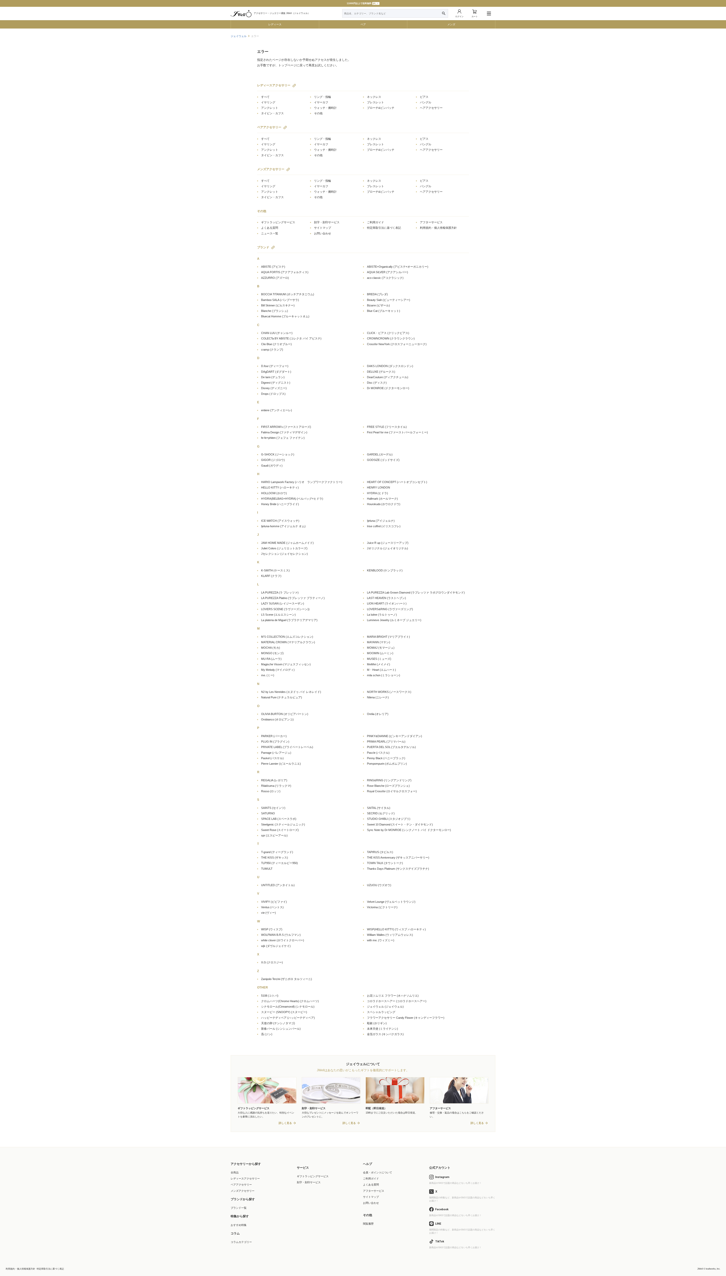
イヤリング (268, 102)
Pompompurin (387, 763)
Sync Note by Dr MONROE (409, 830)
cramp (272, 349)
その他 (318, 113)
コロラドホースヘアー (396, 1001)
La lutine (382, 614)
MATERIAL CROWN (288, 642)
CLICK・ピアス (388, 333)
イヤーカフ (321, 102)
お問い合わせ (322, 233)
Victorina (382, 907)
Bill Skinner (278, 305)
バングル (425, 102)
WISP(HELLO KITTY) (396, 929)
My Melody (278, 669)
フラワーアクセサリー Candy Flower (405, 1017)
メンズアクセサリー (270, 169)
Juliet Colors (284, 548)
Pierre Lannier (281, 763)
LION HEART (386, 603)
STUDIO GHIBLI (388, 818)
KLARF (271, 575)
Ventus (272, 907)
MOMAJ (380, 647)
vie (268, 912)
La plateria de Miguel (289, 620)
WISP (271, 929)
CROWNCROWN (391, 338)
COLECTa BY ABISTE (291, 338)
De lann (273, 377)
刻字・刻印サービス (327, 222)
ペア (363, 24)
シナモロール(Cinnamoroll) (287, 1006)
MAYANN (378, 642)
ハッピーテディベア (288, 1017)
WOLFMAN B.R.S (281, 934)
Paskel (272, 758)
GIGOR (273, 459)
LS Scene (278, 614)
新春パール (281, 1028)
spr (274, 835)
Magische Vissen (286, 664)
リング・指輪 (322, 96)
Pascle (378, 752)
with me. (380, 940)
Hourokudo (383, 504)
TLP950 (279, 863)
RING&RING (389, 780)
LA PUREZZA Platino (293, 598)
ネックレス (374, 96)
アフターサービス (431, 222)
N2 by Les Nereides (291, 691)
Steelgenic (283, 824)
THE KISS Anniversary (398, 857)
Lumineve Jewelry (394, 620)
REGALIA (274, 780)
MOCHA (270, 647)
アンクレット (269, 107)
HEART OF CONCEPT (397, 482)
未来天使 (382, 1028)
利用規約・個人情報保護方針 (438, 227)
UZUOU (379, 885)
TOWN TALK (385, 863)
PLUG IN (275, 741)
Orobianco (277, 719)
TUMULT (266, 868)
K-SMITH (275, 570)
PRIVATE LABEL (287, 747)
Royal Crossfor (392, 791)
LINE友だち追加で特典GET (362, 3)
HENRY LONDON (378, 487)
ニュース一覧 (269, 233)
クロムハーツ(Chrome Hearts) (290, 1001)
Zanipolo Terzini (286, 979)
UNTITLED (278, 885)
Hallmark (382, 498)
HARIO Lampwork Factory (301, 482)
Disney (274, 388)
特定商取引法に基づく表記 (384, 227)
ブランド (263, 247)
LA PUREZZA (280, 592)
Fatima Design (284, 432)
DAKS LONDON (390, 366)
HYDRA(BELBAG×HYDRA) (292, 498)
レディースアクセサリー (273, 85)
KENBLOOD (385, 570)
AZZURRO (275, 277)
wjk (276, 946)
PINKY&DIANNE (394, 736)
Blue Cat (383, 310)
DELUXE (381, 371)
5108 (269, 995)
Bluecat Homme (285, 316)
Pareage (276, 752)
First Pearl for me (397, 432)
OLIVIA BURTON (284, 714)
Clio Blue (276, 344)
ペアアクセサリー (269, 127)
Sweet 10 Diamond (400, 824)
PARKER (274, 736)
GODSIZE (383, 459)
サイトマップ (322, 227)
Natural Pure (281, 697)
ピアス (424, 96)
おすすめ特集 (239, 1225)
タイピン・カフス (272, 113)
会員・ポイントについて (377, 1172)
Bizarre (378, 305)
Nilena (378, 697)
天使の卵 (278, 1023)
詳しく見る (285, 1123)
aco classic (385, 277)
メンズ (451, 24)
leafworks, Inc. (713, 1268)
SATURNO (268, 813)
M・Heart (381, 669)
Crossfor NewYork (397, 344)
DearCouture (387, 377)
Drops (273, 393)
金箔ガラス (385, 1034)
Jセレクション (284, 553)
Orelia (377, 714)
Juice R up (387, 542)
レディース (275, 24)
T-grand (277, 852)
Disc (377, 382)
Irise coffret (383, 526)
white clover (282, 940)
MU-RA (271, 658)
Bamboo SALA (280, 299)
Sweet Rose (280, 830)
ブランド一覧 (239, 1207)
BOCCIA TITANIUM (287, 294)
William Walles (390, 934)
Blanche (274, 310)
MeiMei (378, 664)
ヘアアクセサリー (431, 107)
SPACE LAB (278, 818)
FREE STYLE (387, 426)
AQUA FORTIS (284, 272)
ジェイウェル (239, 36)
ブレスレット (375, 102)
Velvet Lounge (391, 901)
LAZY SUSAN (282, 603)
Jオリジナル (387, 548)
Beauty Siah (388, 299)
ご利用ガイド (375, 222)
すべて (265, 96)
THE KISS (274, 857)
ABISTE (273, 266)
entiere (276, 410)
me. (267, 675)
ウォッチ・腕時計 (325, 107)
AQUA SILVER (387, 272)
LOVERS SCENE (285, 609)
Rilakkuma (276, 785)
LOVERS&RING (390, 609)
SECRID (381, 813)
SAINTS (273, 807)
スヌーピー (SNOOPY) (284, 1012)
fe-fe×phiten (283, 437)
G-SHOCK (277, 454)
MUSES (379, 658)
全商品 (235, 1172)
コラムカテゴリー (241, 1242)
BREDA (377, 294)
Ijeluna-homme (283, 526)
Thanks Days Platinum (398, 868)
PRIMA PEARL (386, 741)
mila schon (383, 675)
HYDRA (377, 493)
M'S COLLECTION (287, 636)
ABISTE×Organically (397, 266)
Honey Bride (280, 504)
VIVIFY (274, 901)
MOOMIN (380, 653)
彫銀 (377, 1023)
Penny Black (386, 758)
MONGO (272, 653)
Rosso (270, 791)
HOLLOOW (274, 493)
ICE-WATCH (280, 520)
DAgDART (276, 371)
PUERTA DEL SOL (391, 747)
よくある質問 (269, 227)
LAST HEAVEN (386, 598)
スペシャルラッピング (381, 1012)
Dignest (275, 382)
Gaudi (271, 465)
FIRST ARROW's (286, 426)
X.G (272, 962)
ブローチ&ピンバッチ (380, 107)
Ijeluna (381, 520)
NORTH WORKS (389, 691)
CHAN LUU (276, 333)
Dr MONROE (388, 388)
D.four (274, 366)
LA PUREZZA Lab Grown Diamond (416, 592)
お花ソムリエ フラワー (393, 995)
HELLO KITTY (280, 487)
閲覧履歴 (368, 1223)
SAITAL (378, 807)
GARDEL (379, 454)
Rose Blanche (388, 785)
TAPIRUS (380, 852)
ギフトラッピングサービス (278, 222)
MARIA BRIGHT (388, 636)
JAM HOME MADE (287, 542)
